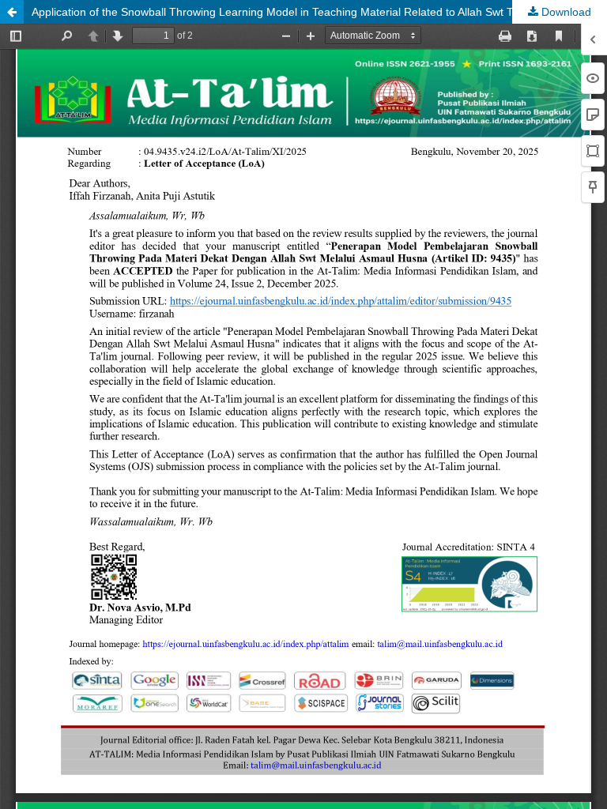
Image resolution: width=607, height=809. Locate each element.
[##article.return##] (12, 12)
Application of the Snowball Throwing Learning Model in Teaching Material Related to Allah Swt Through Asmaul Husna (319, 12)
